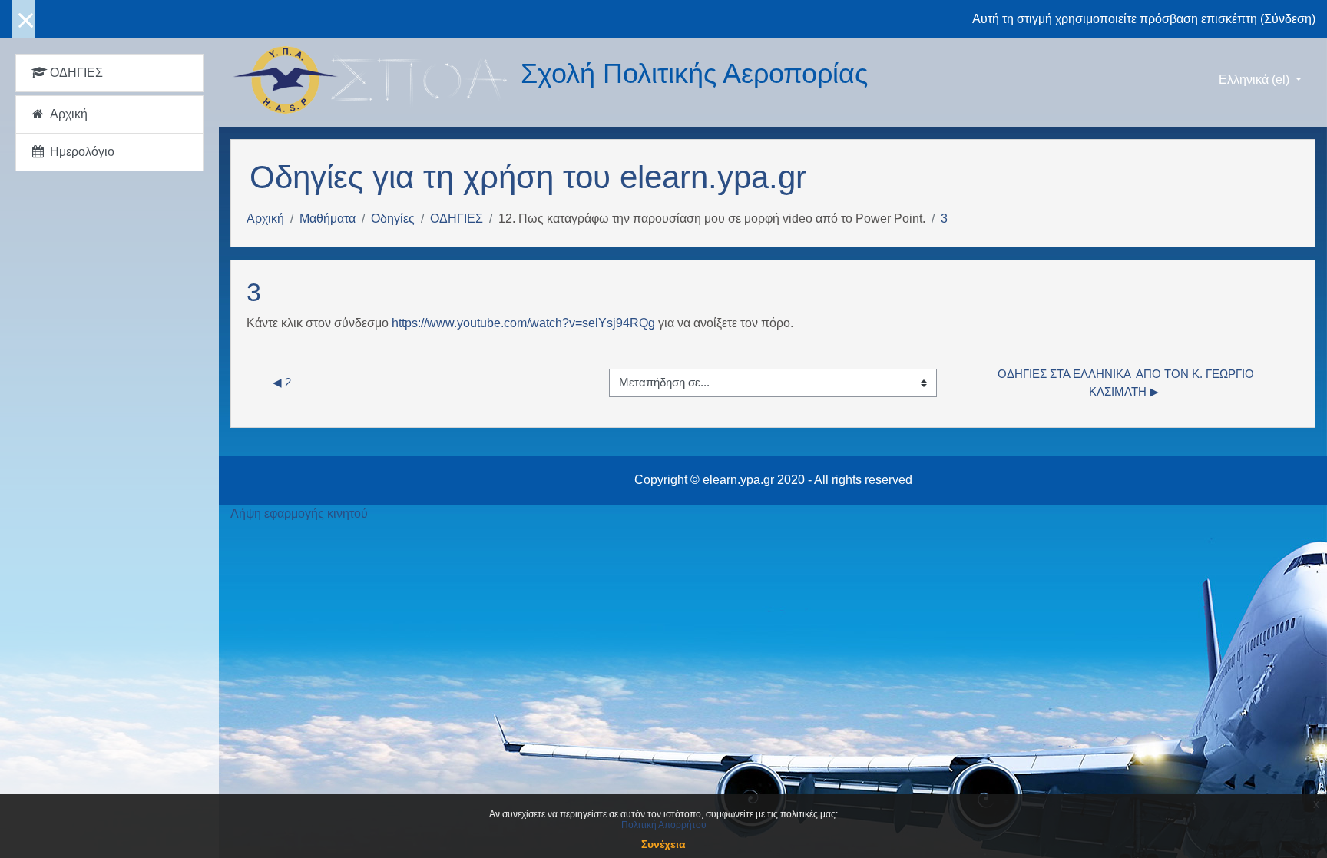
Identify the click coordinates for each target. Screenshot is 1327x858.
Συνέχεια (663, 844)
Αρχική (265, 218)
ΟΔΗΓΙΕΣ (456, 218)
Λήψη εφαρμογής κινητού (299, 513)
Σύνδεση (1288, 18)
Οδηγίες (393, 218)
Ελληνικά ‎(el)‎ (1255, 79)
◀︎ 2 (282, 382)
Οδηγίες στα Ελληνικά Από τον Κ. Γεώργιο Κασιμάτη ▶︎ (1125, 382)
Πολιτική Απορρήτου (664, 825)
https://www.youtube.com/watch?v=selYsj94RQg (523, 323)
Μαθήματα (327, 218)
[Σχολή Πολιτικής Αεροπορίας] (375, 80)
